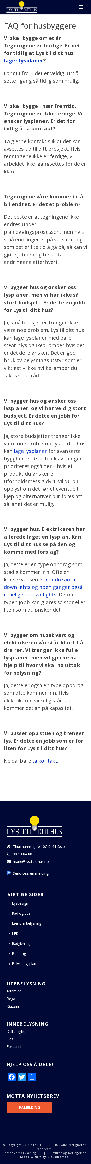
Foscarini (14, 1046)
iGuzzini (13, 1006)
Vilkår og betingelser (69, 1153)
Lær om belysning (26, 923)
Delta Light (16, 1031)
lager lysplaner (23, 60)
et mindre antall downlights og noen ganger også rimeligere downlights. (43, 587)
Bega (11, 998)
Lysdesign (20, 903)
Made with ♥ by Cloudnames (44, 1157)
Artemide (14, 991)
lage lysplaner (30, 451)
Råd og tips (21, 913)
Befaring (19, 953)
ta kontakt (44, 760)
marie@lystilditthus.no (31, 861)
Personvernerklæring (19, 1153)
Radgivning (21, 943)
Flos (10, 1039)
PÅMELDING (29, 1107)
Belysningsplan (24, 963)
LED (15, 933)
